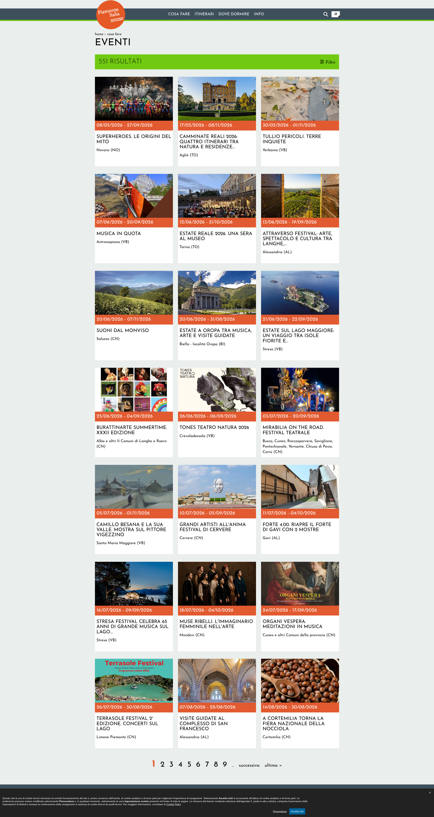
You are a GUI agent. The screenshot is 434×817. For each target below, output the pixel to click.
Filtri (330, 62)
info (259, 14)
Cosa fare (179, 14)
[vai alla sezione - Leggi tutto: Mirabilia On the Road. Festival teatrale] (300, 412)
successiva (249, 765)
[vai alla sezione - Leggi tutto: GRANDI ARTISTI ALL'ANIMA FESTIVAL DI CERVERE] (217, 509)
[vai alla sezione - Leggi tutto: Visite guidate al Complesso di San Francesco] (217, 703)
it (335, 14)
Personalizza (280, 811)
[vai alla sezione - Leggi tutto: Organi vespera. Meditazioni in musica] (300, 606)
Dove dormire (234, 14)
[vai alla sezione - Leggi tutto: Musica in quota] (134, 218)
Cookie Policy (173, 804)
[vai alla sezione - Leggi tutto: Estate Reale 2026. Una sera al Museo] (217, 218)
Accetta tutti (297, 811)
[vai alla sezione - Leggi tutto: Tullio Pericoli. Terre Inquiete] (300, 121)
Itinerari (204, 14)
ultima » (273, 765)
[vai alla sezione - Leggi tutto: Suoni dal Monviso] (134, 315)
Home (99, 34)
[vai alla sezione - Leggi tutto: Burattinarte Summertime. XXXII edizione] (134, 412)
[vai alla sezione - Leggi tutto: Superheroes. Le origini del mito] (134, 121)
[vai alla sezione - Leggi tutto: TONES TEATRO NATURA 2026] (217, 412)
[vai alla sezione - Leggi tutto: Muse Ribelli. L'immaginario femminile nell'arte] (217, 606)
